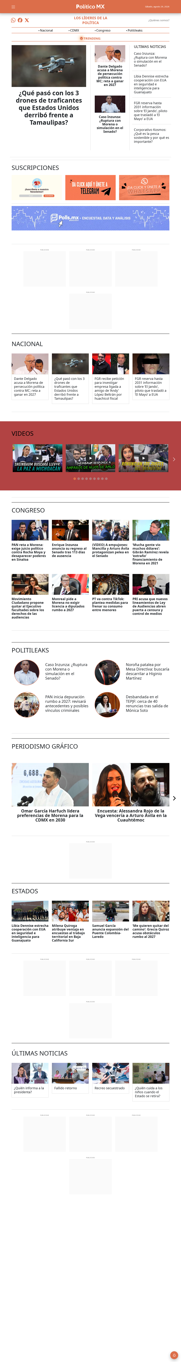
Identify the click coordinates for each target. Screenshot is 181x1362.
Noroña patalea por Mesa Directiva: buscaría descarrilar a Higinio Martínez (147, 671)
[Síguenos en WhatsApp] (13, 20)
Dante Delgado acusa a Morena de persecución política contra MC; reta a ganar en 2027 (110, 75)
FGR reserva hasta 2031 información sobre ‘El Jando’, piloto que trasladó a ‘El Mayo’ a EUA (150, 111)
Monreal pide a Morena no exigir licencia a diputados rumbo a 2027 (68, 604)
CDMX (74, 30)
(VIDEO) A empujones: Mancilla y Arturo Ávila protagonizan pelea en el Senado (110, 550)
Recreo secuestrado (110, 1088)
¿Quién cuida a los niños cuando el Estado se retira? (148, 1092)
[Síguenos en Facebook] (20, 20)
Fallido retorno (65, 1088)
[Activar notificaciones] (174, 1355)
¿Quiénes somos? (158, 20)
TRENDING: (92, 38)
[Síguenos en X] (26, 20)
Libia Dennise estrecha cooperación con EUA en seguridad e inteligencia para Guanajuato (151, 84)
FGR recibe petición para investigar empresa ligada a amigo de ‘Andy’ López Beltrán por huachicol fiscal (109, 388)
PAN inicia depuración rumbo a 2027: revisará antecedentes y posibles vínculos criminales (66, 703)
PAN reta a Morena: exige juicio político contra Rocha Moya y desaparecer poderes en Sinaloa (29, 552)
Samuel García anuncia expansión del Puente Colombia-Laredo (110, 931)
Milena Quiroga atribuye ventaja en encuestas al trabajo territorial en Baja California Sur (68, 933)
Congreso (103, 30)
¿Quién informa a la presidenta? (29, 1090)
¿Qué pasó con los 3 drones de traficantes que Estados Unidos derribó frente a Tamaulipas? (49, 108)
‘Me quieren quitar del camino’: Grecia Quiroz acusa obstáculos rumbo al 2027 (150, 931)
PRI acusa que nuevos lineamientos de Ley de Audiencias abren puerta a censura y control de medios (150, 606)
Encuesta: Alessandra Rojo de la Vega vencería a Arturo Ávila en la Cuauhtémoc (131, 815)
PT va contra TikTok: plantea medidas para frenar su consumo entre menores (110, 604)
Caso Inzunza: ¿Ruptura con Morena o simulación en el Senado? (110, 124)
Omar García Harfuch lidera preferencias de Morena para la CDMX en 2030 (50, 815)
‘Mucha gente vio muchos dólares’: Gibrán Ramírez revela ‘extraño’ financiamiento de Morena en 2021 (150, 553)
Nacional (46, 30)
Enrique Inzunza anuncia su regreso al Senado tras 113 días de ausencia (69, 550)
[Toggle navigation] (13, 6)
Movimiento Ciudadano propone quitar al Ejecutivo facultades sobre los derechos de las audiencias (28, 608)
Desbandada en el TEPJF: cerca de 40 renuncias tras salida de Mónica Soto (147, 703)
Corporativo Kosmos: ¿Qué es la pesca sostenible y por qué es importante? (151, 135)
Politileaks (135, 30)
